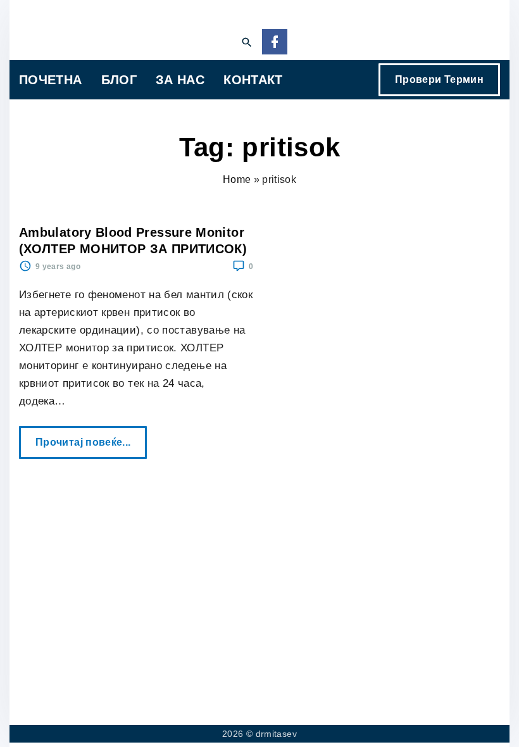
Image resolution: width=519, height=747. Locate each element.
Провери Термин (439, 79)
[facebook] (274, 42)
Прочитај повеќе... (87, 437)
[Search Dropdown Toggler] (246, 43)
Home (237, 179)
